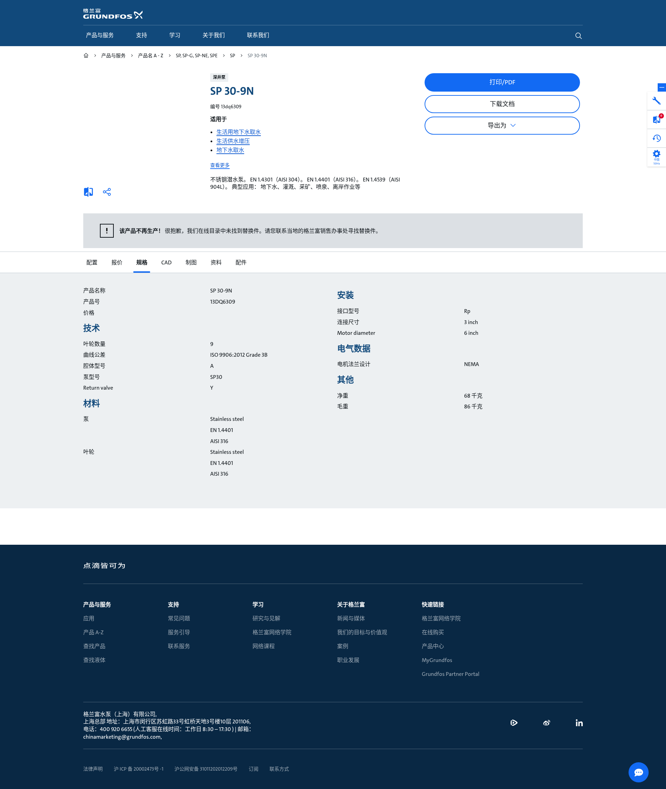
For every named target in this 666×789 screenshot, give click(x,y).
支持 (173, 604)
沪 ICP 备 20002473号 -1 (138, 769)
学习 (258, 604)
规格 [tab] (141, 262)
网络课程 (264, 646)
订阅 (253, 769)
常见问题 (179, 618)
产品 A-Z (93, 632)
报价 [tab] (116, 262)
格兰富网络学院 (272, 632)
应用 (88, 618)
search (578, 35)
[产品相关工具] (656, 101)
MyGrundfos (437, 660)
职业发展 (348, 660)
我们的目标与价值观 (362, 632)
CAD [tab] (166, 262)
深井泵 (219, 77)
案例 (342, 646)
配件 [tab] (240, 262)
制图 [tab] (190, 262)
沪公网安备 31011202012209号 (206, 769)
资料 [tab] (215, 262)
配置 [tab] (91, 262)
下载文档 (502, 104)
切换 (662, 87)
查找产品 (94, 646)
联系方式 (279, 769)
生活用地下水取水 (238, 132)
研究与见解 (266, 618)
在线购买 (433, 632)
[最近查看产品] (656, 138)
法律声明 (93, 769)
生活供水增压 (233, 141)
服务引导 (179, 632)
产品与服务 (97, 604)
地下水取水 (230, 150)
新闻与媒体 (351, 618)
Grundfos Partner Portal (450, 674)
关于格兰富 (351, 604)
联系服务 (179, 646)
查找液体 (94, 660)
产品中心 (433, 646)
